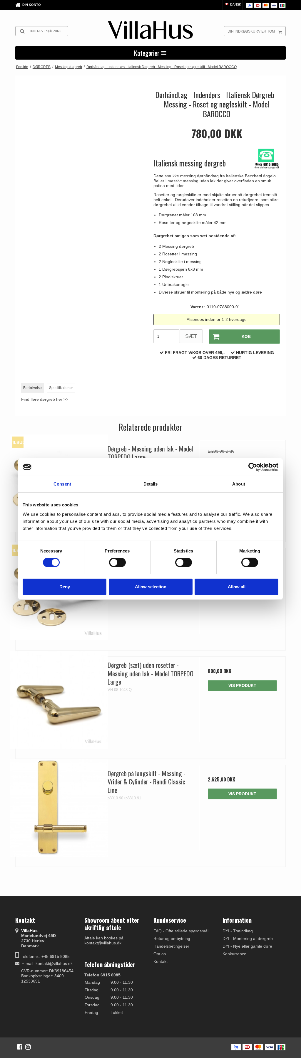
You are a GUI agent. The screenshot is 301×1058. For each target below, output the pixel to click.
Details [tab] (150, 483)
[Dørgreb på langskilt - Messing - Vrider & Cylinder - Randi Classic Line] (59, 808)
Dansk (235, 4)
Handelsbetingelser (171, 946)
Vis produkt (242, 685)
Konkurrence (234, 953)
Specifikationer (61, 388)
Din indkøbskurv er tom (251, 31)
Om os (159, 953)
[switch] (117, 562)
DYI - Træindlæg (238, 931)
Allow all (236, 586)
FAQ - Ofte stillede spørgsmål (180, 931)
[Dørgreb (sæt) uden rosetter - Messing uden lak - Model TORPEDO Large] (59, 700)
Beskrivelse (32, 388)
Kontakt (160, 961)
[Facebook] (19, 1047)
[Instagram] (28, 1047)
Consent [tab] (62, 483)
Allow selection (150, 586)
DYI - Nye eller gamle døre (247, 946)
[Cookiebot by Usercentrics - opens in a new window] (252, 467)
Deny (64, 586)
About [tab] (238, 483)
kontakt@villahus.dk (54, 963)
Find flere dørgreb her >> (44, 399)
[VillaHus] (150, 30)
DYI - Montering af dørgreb (248, 938)
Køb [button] (246, 336)
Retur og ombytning (171, 938)
